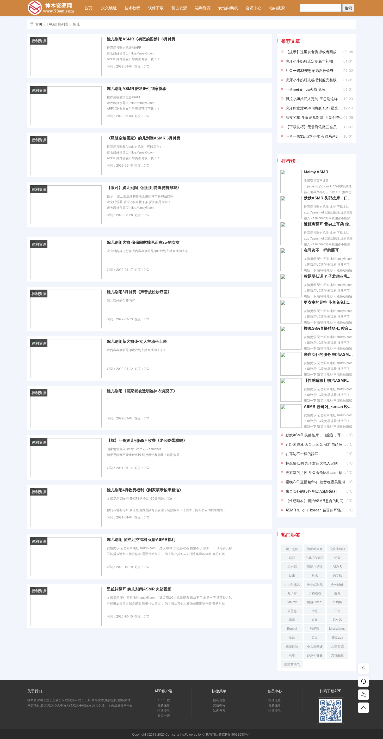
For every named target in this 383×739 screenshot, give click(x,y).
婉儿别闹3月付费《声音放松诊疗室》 (139, 292)
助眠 (292, 575)
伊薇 (315, 610)
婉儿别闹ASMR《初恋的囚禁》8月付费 (141, 39)
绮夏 (337, 557)
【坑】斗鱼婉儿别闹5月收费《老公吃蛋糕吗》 (147, 440)
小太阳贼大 (292, 584)
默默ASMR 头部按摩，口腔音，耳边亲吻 (328, 198)
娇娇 (315, 619)
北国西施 (337, 646)
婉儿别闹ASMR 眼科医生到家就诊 (136, 88)
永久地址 (109, 7)
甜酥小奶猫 (315, 566)
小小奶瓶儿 (315, 584)
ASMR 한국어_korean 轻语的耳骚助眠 (328, 406)
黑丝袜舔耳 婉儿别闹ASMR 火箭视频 (139, 589)
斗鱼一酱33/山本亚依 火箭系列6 (312, 136)
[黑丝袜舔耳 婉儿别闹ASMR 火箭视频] (66, 605)
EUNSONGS (315, 557)
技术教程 (132, 7)
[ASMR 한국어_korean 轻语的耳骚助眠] (291, 415)
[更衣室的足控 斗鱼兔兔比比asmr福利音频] (291, 311)
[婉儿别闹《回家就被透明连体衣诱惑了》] (66, 407)
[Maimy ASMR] (291, 181)
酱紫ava (337, 637)
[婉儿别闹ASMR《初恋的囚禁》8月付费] (66, 55)
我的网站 (212, 734)
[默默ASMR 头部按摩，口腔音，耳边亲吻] (291, 207)
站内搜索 (277, 7)
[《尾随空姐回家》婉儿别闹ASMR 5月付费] (66, 154)
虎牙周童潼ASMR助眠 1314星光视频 (315, 108)
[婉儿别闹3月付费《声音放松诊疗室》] (66, 308)
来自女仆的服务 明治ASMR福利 (328, 354)
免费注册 (163, 705)
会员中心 (253, 7)
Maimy (292, 602)
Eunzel (292, 628)
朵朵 (315, 637)
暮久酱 (337, 619)
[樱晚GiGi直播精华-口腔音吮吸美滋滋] (291, 337)
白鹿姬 (337, 602)
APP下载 (163, 700)
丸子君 (292, 593)
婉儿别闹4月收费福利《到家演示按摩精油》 (145, 490)
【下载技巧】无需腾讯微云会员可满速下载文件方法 (327, 126)
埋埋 (292, 619)
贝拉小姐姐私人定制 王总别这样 (312, 98)
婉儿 (337, 593)
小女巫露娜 (315, 646)
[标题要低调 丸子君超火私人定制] (291, 285)
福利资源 (203, 7)
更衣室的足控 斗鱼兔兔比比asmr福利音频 (328, 302)
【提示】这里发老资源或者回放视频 (315, 51)
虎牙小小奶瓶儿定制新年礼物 (309, 61)
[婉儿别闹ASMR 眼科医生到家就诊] (66, 105)
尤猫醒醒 (337, 655)
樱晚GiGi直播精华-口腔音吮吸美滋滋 (328, 328)
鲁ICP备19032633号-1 (235, 734)
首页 (88, 7)
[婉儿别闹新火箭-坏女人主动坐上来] (66, 358)
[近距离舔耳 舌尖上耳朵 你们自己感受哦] (291, 233)
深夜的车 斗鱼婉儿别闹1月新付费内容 (316, 117)
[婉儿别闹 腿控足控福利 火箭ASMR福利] (66, 556)
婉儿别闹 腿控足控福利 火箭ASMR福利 (141, 539)
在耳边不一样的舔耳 (321, 250)
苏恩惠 (292, 610)
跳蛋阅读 (292, 646)
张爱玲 (314, 628)
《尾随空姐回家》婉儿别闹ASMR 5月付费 (143, 138)
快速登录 (163, 710)
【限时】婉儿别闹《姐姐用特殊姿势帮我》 (144, 187)
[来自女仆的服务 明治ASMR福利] (291, 363)
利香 (292, 655)
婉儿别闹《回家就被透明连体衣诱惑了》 (142, 391)
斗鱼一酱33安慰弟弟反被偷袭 (309, 70)
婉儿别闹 (292, 548)
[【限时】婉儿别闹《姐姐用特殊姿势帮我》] (66, 204)
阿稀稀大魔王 (315, 549)
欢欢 (292, 637)
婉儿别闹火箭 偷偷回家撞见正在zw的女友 (143, 242)
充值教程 (219, 705)
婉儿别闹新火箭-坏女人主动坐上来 (137, 341)
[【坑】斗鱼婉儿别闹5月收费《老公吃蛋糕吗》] (66, 457)
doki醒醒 (337, 584)
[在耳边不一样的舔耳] (291, 259)
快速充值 (274, 700)
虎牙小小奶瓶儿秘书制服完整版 (311, 79)
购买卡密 (163, 715)
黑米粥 (292, 566)
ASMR (337, 566)
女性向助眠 (228, 7)
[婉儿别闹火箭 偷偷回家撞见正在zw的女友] (66, 259)
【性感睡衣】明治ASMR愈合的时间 (328, 380)
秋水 (315, 575)
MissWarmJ (337, 628)
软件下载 (156, 7)
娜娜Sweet (314, 602)
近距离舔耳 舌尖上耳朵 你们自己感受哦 (328, 224)
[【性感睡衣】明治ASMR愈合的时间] (291, 389)
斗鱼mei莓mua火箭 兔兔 (305, 89)
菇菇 (292, 557)
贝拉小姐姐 (337, 548)
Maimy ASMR (316, 172)
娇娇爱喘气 (292, 664)
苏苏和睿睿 (315, 655)
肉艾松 (337, 575)
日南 (337, 610)
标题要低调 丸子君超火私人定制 (328, 276)
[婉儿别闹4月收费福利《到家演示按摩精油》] (66, 506)
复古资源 (179, 7)
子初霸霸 (314, 593)
